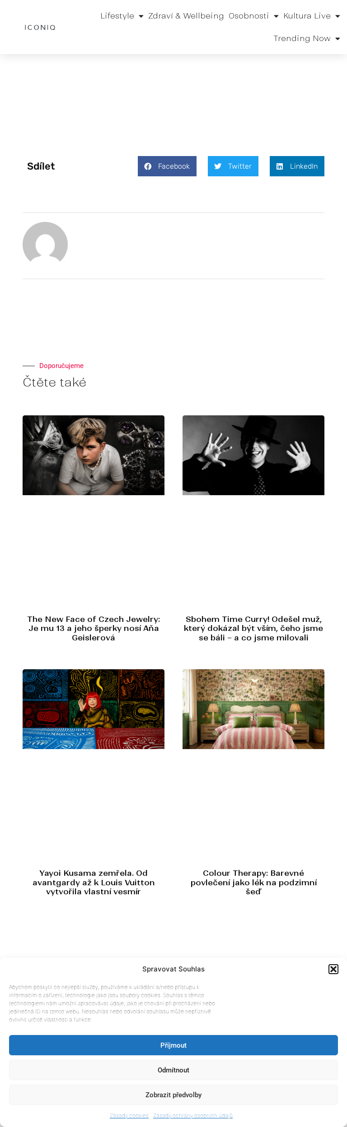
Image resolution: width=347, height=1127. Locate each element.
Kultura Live (307, 16)
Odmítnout (173, 1070)
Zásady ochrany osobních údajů (193, 1115)
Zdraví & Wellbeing (186, 16)
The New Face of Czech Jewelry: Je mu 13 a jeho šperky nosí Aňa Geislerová (93, 628)
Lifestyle (117, 16)
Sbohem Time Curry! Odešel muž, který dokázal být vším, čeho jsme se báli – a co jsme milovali (253, 628)
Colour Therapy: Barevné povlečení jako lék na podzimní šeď (254, 882)
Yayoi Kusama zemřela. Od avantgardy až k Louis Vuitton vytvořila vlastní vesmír (94, 882)
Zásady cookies (129, 1115)
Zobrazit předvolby (173, 1095)
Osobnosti (249, 16)
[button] (333, 969)
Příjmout (173, 1045)
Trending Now (302, 38)
